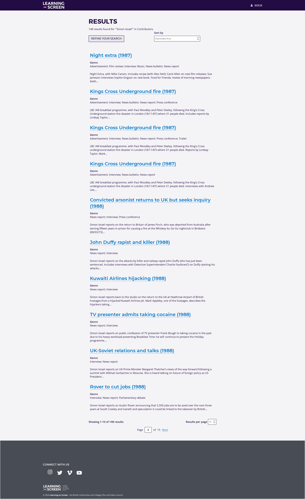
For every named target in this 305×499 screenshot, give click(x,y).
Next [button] (165, 430)
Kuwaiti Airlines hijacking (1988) (128, 278)
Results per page (196, 422)
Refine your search (106, 38)
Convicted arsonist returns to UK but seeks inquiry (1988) (150, 203)
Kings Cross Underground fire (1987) (133, 91)
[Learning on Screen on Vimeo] (69, 472)
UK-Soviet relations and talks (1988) (132, 350)
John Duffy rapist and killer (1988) (130, 242)
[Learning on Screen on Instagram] (50, 472)
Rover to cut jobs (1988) (118, 387)
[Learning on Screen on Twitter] (59, 472)
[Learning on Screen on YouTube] (79, 472)
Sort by (158, 32)
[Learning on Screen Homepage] (54, 5)
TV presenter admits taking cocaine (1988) (140, 314)
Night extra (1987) (111, 55)
